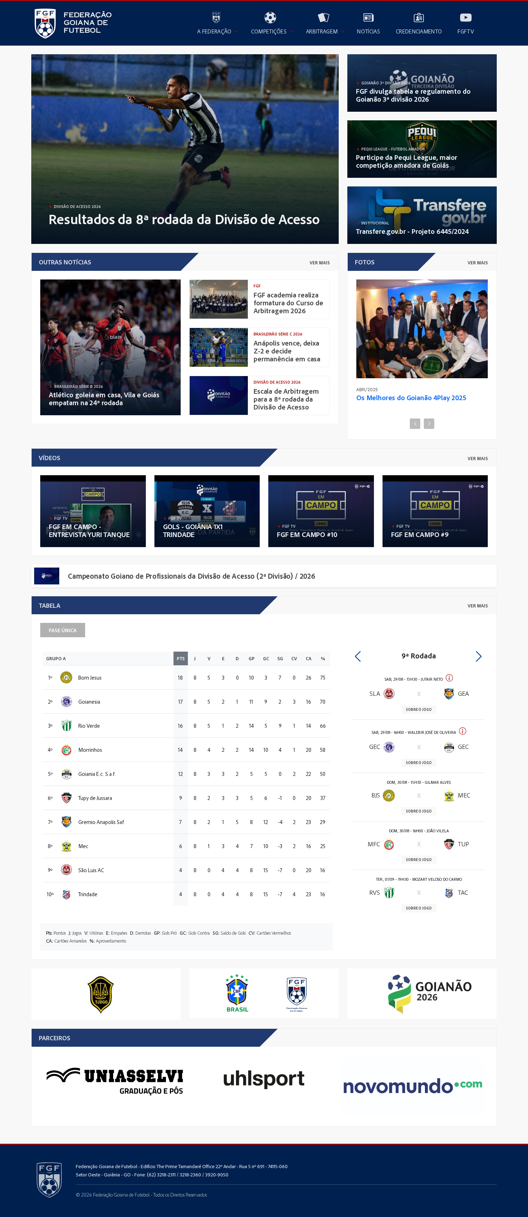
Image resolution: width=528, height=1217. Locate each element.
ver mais (320, 262)
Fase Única (63, 630)
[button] (357, 655)
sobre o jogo (419, 709)
